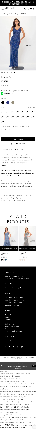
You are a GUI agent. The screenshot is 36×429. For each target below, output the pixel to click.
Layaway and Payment (13, 331)
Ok (34, 365)
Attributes (19, 149)
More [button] (4, 165)
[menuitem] (2, 9)
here (20, 368)
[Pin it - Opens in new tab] (11, 72)
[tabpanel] (18, 43)
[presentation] (16, 238)
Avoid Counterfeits (12, 326)
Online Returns (10, 324)
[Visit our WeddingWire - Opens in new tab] (22, 346)
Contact (8, 319)
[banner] (10, 8)
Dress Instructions (12, 329)
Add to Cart (18, 139)
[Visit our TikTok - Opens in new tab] (17, 346)
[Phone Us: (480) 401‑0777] (25, 8)
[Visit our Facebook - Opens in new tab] (9, 346)
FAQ (6, 322)
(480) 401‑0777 (11, 283)
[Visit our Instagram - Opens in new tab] (5, 346)
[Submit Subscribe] (23, 340)
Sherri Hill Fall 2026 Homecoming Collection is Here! (18, 3)
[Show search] (27, 8)
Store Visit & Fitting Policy (17, 357)
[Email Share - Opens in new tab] (14, 72)
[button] (2, 9)
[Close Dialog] (1, 366)
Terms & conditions (29, 357)
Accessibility (18, 358)
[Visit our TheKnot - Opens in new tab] (13, 346)
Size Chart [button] (31, 108)
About (7, 317)
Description (7, 149)
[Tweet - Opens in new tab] (8, 72)
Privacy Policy (5, 357)
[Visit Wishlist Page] (30, 9)
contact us (20, 186)
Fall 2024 (22, 14)
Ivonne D (12, 14)
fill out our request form (13, 173)
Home (4, 14)
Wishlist (8, 315)
